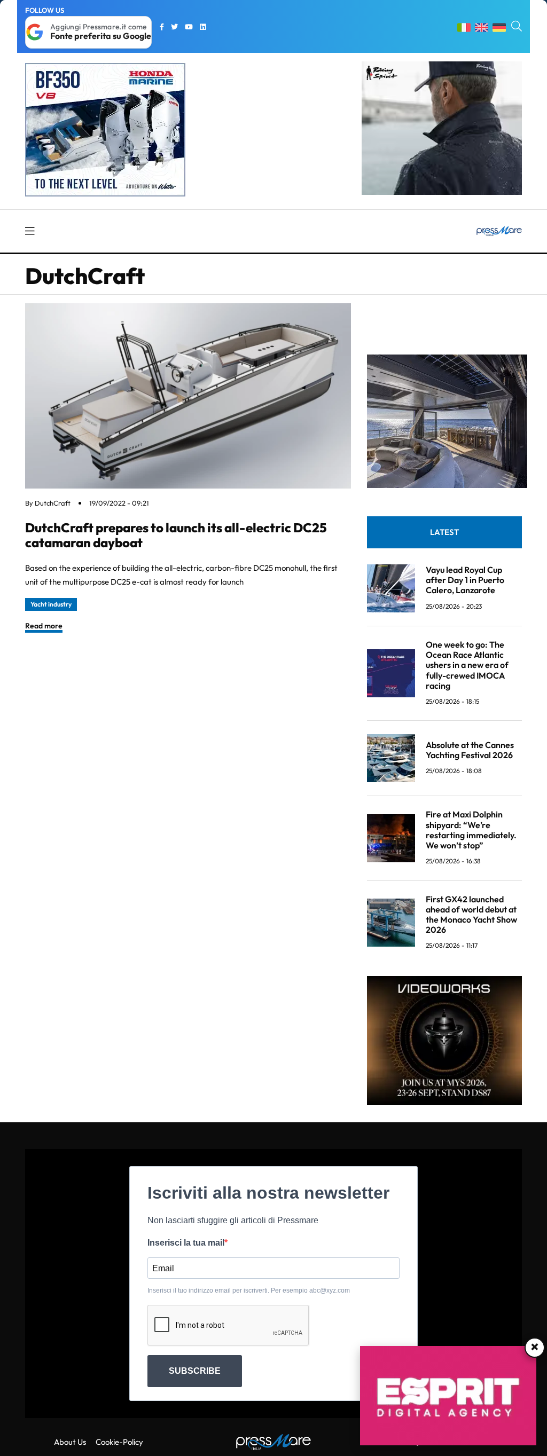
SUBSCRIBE (195, 1370)
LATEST (444, 532)
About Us (70, 1442)
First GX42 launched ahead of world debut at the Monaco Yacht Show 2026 (471, 914)
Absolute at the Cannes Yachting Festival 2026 (470, 749)
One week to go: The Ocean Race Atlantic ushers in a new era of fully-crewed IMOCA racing (467, 665)
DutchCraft (53, 503)
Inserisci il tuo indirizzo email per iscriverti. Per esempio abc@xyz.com (248, 1290)
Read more (43, 626)
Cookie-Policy (119, 1442)
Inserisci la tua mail (185, 1242)
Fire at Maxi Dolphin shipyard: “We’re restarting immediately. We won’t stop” (471, 830)
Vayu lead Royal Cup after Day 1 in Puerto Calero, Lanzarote (465, 579)
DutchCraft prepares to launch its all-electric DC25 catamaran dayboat (176, 535)
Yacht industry (51, 604)
